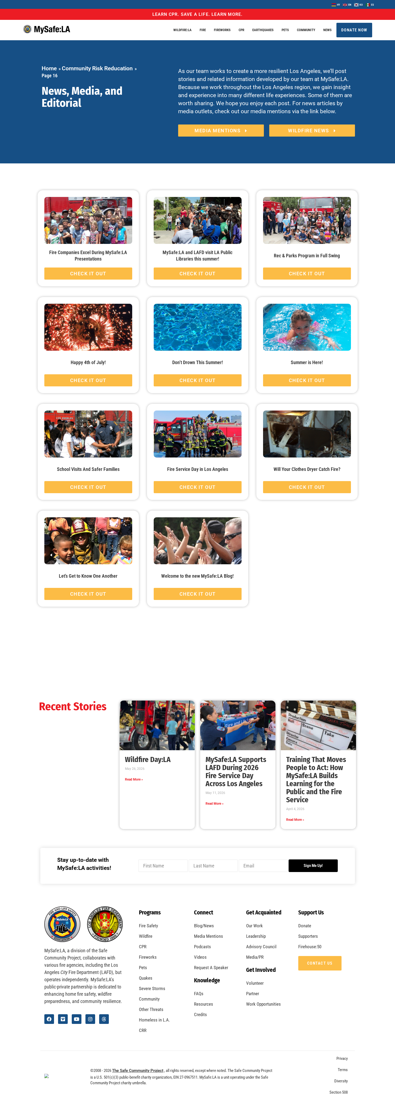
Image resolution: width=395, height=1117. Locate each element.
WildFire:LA (182, 30)
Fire (203, 30)
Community (306, 30)
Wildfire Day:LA (148, 759)
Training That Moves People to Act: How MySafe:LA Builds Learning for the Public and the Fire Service (316, 779)
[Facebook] (49, 1019)
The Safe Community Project (137, 1070)
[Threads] (104, 1019)
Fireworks (222, 30)
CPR (241, 30)
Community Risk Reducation (97, 68)
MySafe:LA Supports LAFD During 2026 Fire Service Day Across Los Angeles (236, 771)
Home (49, 68)
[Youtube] (76, 1019)
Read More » (134, 779)
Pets (285, 30)
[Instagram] (90, 1019)
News (327, 30)
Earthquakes (263, 30)
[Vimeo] (63, 1019)
